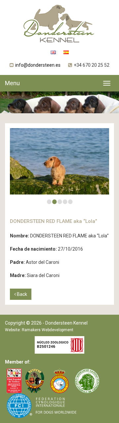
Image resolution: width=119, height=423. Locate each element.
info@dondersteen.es (37, 65)
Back (21, 294)
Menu (12, 83)
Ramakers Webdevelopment (47, 330)
